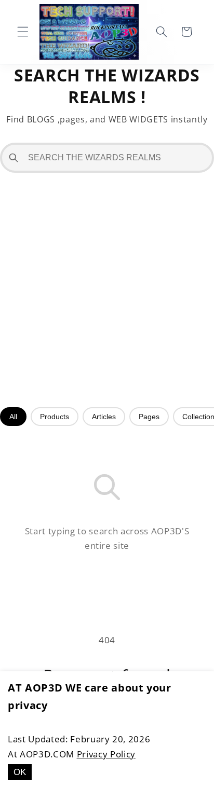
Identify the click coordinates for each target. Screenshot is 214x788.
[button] (22, 31)
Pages (149, 416)
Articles (104, 416)
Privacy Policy (106, 754)
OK (20, 772)
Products (54, 416)
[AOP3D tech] (89, 32)
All (13, 416)
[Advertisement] (107, 290)
